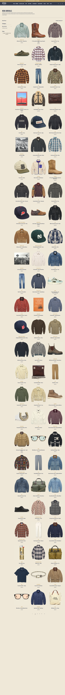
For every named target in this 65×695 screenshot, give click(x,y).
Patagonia (38, 176)
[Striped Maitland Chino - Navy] (38, 462)
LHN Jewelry (22, 426)
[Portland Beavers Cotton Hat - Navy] (21, 212)
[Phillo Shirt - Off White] (38, 53)
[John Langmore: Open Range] (21, 258)
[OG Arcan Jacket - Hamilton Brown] (21, 236)
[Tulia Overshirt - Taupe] (38, 507)
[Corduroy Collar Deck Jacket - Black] (38, 144)
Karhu (55, 290)
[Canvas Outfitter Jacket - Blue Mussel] (55, 530)
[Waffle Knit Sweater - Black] (21, 349)
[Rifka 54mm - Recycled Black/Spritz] (21, 597)
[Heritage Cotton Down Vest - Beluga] (55, 507)
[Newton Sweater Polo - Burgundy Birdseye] (55, 416)
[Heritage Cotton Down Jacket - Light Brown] (21, 439)
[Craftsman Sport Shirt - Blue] (55, 144)
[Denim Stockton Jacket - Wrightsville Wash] (55, 462)
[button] (62, 1)
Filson (55, 85)
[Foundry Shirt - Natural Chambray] (38, 258)
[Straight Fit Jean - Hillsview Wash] (38, 76)
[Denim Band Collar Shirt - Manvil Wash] (55, 485)
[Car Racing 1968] (21, 144)
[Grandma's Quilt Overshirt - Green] (21, 462)
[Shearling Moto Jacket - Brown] (38, 98)
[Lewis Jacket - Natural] (38, 416)
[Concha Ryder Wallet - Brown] (38, 371)
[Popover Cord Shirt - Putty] (21, 371)
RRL (55, 39)
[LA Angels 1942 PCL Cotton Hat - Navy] (21, 327)
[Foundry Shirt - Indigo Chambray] (55, 304)
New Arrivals (4, 26)
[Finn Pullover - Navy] (21, 122)
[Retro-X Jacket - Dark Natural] (38, 166)
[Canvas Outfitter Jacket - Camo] (55, 76)
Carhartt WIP (22, 39)
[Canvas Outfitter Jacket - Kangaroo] (55, 574)
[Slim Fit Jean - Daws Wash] (21, 281)
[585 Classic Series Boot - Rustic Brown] (55, 349)
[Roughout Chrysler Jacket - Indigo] (55, 53)
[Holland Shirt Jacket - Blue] (21, 485)
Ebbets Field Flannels (22, 222)
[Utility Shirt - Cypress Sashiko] (55, 327)
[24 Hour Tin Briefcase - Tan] (55, 552)
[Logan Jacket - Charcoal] (38, 349)
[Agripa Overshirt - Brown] (21, 530)
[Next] (44, 613)
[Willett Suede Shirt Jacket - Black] (55, 212)
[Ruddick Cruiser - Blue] (55, 236)
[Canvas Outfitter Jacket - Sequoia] (21, 304)
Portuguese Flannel (38, 63)
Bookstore (21, 108)
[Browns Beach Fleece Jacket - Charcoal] (21, 190)
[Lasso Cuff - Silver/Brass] (38, 574)
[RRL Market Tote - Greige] (55, 597)
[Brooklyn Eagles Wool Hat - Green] (38, 236)
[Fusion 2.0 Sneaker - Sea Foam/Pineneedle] (55, 281)
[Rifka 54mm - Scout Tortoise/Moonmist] (38, 439)
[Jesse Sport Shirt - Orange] (21, 76)
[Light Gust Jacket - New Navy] (38, 597)
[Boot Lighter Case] (21, 552)
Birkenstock (22, 63)
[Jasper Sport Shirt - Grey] (55, 30)
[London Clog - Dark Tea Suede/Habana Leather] (38, 212)
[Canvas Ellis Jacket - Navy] (55, 258)
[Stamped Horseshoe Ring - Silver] (21, 416)
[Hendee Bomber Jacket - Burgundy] (38, 190)
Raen (38, 448)
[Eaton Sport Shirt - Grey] (55, 190)
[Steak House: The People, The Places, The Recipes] (21, 98)
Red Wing (38, 39)
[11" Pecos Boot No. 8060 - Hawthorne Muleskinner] (55, 166)
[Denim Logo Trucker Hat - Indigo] (38, 122)
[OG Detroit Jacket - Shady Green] (21, 30)
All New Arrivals (5, 28)
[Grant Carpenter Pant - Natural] (38, 530)
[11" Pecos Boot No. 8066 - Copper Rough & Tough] (38, 30)
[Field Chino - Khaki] (55, 371)
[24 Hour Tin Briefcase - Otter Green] (38, 485)
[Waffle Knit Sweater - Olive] (38, 327)
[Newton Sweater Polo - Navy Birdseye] (38, 281)
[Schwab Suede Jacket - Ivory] (38, 394)
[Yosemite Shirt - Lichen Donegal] (21, 394)
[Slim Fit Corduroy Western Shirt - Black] (55, 122)
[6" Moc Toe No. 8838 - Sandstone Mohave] (55, 394)
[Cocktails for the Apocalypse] (38, 304)
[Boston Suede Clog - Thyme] (21, 53)
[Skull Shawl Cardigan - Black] (55, 439)
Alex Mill (21, 381)
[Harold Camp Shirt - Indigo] (21, 574)
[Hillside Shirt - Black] (38, 552)
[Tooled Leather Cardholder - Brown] (55, 98)
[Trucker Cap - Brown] (21, 166)
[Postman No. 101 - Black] (21, 507)
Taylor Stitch (38, 268)
